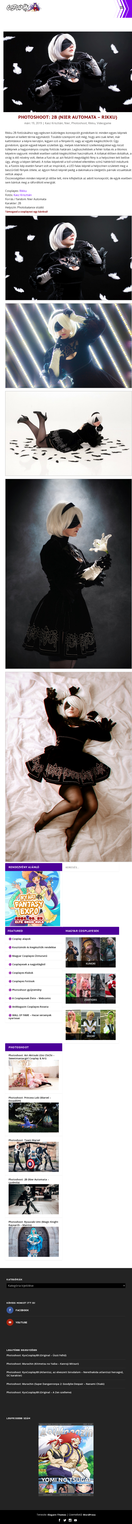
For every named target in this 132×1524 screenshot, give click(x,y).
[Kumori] (91, 966)
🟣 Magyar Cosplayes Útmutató (28, 955)
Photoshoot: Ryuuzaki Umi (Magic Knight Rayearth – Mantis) (33, 1223)
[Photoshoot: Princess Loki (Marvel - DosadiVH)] (34, 1131)
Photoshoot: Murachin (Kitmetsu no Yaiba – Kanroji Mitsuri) (43, 1363)
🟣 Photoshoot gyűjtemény (25, 989)
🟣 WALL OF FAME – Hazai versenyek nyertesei (30, 1016)
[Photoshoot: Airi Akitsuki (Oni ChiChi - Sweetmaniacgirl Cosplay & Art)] (34, 1089)
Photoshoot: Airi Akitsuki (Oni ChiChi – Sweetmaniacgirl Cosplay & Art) (31, 1057)
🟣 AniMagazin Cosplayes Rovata (28, 1006)
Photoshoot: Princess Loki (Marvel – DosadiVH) (30, 1099)
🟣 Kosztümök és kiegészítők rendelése (32, 947)
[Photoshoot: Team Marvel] (34, 1171)
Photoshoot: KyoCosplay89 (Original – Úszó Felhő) (36, 1355)
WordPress (89, 1514)
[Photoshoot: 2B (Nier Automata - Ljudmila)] (34, 1213)
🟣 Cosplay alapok (20, 938)
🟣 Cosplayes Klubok (21, 972)
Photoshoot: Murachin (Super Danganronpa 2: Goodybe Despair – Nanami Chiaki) (55, 1384)
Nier (67, 123)
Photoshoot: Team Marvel (24, 1140)
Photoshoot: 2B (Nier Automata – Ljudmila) (29, 1181)
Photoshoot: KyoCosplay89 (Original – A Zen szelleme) (39, 1392)
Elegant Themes (57, 1514)
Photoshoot (79, 123)
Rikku (91, 123)
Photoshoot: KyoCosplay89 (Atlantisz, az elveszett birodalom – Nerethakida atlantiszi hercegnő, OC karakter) (65, 1374)
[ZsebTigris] (91, 1002)
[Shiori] (91, 1039)
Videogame (104, 123)
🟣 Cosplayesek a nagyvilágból (27, 964)
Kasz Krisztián (54, 123)
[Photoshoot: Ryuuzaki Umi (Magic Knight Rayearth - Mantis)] (34, 1256)
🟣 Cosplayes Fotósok (22, 981)
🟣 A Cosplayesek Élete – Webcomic (30, 998)
